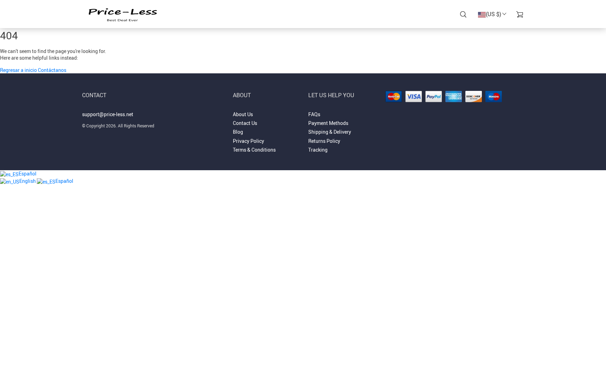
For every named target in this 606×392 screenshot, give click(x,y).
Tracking (318, 149)
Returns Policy (324, 141)
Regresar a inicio (19, 70)
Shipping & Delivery (329, 131)
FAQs (314, 114)
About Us (243, 114)
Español (27, 173)
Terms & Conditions (254, 149)
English (28, 181)
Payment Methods (328, 123)
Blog (238, 131)
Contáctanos (52, 70)
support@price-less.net (107, 114)
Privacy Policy (248, 141)
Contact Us (245, 123)
